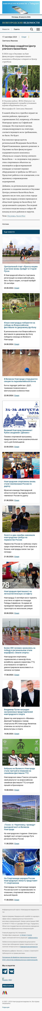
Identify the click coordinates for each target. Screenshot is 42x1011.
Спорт (24, 37)
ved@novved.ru (33, 938)
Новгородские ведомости (29, 947)
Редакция (5, 1007)
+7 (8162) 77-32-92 (26, 935)
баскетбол (20, 216)
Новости (5, 29)
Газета (16, 29)
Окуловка (11, 216)
